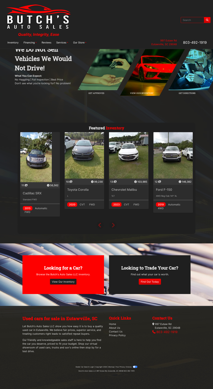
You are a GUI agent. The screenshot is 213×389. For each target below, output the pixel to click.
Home (112, 324)
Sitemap (111, 367)
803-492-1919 (195, 42)
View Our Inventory (63, 281)
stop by (89, 347)
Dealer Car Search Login (85, 367)
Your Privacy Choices (124, 367)
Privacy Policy (117, 335)
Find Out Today (150, 281)
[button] (100, 225)
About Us (114, 327)
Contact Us (115, 331)
